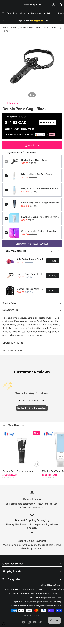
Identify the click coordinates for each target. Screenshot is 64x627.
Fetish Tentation (10, 103)
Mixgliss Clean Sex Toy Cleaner (37, 174)
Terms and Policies (32, 615)
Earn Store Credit (10, 310)
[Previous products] (51, 251)
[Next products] (58, 251)
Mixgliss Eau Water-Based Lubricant (39, 188)
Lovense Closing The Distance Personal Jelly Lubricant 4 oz (40, 216)
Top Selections (9, 13)
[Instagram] (29, 622)
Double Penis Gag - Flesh (29, 274)
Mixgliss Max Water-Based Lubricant (40, 202)
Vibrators (24, 13)
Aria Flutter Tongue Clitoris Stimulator (31, 259)
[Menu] (3, 4)
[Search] (10, 4)
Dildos (50, 13)
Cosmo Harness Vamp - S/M (31, 289)
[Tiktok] (40, 622)
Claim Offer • (32, 243)
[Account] (53, 4)
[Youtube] (35, 622)
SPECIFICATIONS (12, 342)
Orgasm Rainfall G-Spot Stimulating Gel (40, 231)
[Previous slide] (3, 20)
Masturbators (38, 13)
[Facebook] (24, 622)
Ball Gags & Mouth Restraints (25, 27)
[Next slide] (60, 20)
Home (5, 27)
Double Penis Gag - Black (34, 160)
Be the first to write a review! (31, 408)
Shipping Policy (9, 303)
